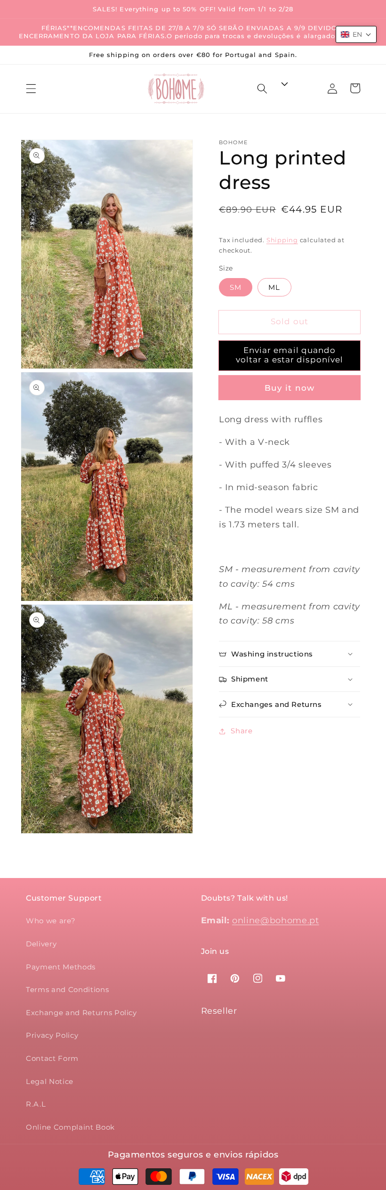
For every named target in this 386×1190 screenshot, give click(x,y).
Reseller (219, 1011)
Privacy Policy (52, 1035)
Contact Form (52, 1058)
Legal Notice (49, 1081)
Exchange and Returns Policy (81, 1012)
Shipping (282, 240)
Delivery (41, 943)
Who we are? (50, 920)
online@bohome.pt (275, 920)
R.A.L (36, 1104)
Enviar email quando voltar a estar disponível (290, 354)
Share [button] (241, 730)
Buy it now (289, 388)
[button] (31, 88)
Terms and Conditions (67, 989)
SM (235, 287)
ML (274, 287)
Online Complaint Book (70, 1127)
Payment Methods (61, 966)
